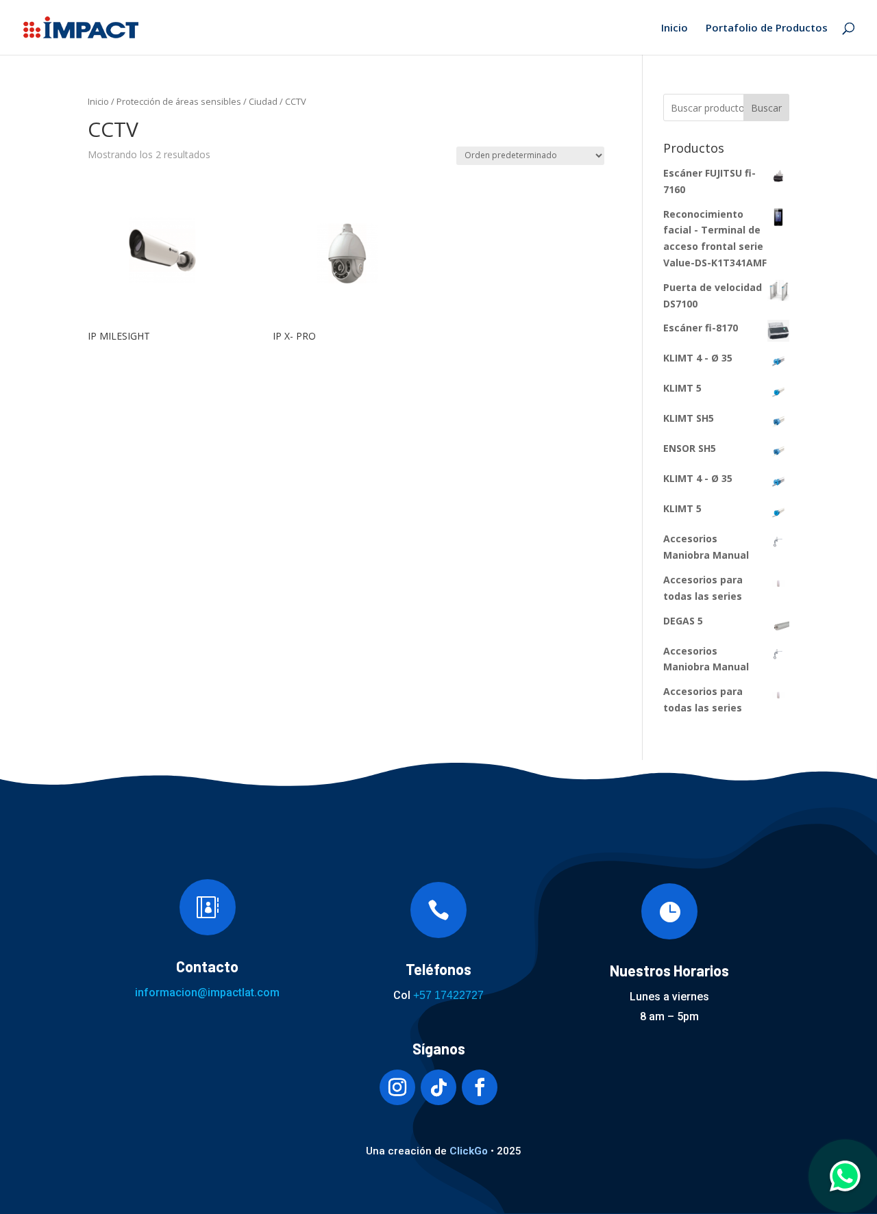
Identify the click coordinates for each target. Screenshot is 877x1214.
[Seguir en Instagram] (397, 1087)
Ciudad (263, 101)
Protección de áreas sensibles (178, 101)
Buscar (766, 107)
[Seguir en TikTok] (438, 1087)
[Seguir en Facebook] (479, 1087)
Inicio (674, 28)
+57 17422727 (448, 995)
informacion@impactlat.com (207, 992)
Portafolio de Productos (767, 28)
